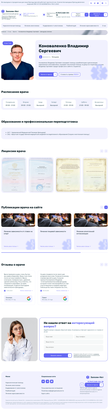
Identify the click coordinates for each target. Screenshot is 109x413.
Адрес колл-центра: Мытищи (30, 15)
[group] (14, 175)
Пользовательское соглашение (52, 388)
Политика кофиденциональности (52, 391)
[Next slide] (106, 207)
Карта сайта (45, 393)
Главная (3, 31)
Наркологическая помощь (12, 26)
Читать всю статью (10, 246)
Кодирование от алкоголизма (53, 26)
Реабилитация (71, 26)
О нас (104, 26)
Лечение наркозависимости (89, 26)
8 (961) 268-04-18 (63, 14)
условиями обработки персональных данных (86, 354)
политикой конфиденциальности (82, 357)
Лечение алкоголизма (31, 26)
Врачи (15, 31)
